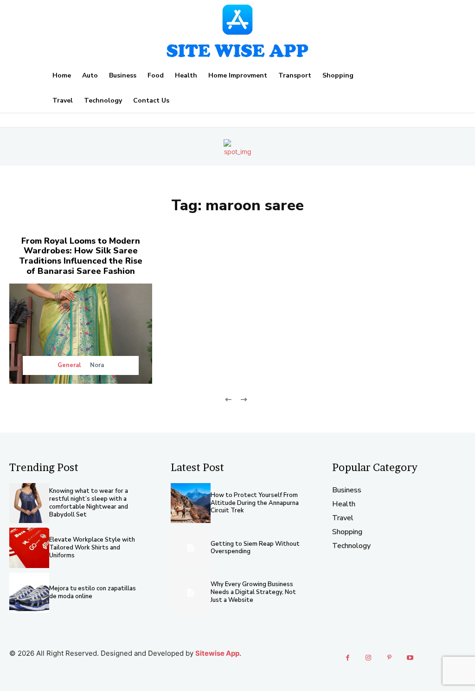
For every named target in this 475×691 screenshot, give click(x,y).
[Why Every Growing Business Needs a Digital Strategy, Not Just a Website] (191, 593)
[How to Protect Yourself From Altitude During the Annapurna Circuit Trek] (191, 503)
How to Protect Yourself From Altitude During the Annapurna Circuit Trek (255, 503)
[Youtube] (410, 658)
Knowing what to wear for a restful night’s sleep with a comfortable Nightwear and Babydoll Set (88, 503)
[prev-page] (228, 399)
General (69, 365)
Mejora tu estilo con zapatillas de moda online (92, 592)
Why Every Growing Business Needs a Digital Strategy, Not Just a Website (253, 592)
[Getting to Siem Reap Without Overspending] (191, 548)
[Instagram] (368, 658)
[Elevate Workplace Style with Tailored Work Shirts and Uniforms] (29, 548)
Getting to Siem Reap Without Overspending (255, 548)
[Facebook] (348, 658)
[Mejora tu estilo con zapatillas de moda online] (29, 593)
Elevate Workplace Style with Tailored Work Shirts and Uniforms (92, 548)
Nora (97, 365)
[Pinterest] (389, 658)
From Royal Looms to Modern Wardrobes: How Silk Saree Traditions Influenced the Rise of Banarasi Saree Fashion (80, 256)
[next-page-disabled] (243, 399)
